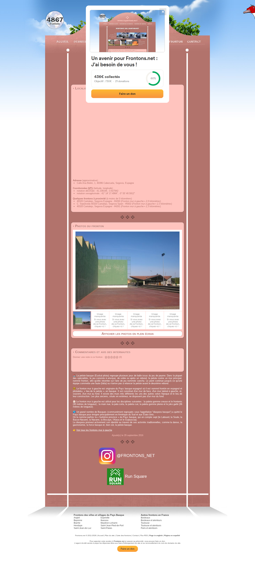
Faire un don (127, 548)
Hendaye (78, 525)
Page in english (156, 535)
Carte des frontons (123, 535)
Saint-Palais (106, 528)
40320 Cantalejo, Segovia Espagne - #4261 (98, 206)
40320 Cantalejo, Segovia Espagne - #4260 (98, 201)
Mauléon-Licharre (109, 523)
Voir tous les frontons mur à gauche (94, 430)
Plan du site (109, 535)
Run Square (136, 476)
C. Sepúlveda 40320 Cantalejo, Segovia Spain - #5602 (104, 203)
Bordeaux (145, 518)
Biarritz (77, 523)
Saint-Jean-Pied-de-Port (112, 525)
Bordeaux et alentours (151, 520)
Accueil (62, 41)
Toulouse (145, 523)
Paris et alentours (149, 528)
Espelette (105, 518)
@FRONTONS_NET (136, 455)
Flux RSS (144, 535)
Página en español (172, 535)
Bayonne (78, 520)
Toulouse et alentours (151, 525)
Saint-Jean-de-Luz (82, 528)
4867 (54, 19)
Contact (193, 41)
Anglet (77, 518)
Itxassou (104, 520)
